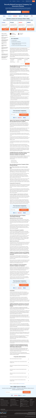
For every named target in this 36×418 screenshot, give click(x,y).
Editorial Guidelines (32, 401)
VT (1, 411)
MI (17, 410)
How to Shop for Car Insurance (4, 400)
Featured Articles (12, 399)
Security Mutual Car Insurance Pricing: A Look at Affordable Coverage (4, 35)
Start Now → (27, 63)
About (23, 1)
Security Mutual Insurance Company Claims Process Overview (4, 43)
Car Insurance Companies (16, 383)
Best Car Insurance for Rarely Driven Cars (24, 406)
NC (25, 410)
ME (14, 410)
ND (26, 410)
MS (19, 410)
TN (33, 410)
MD (15, 410)
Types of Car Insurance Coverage (14, 400)
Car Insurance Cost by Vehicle (4, 405)
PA (30, 410)
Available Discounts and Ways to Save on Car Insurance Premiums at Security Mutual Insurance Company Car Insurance (4, 40)
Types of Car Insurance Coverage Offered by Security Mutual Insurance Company (4, 38)
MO (20, 410)
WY (6, 411)
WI (5, 411)
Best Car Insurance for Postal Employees (23, 405)
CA (4, 410)
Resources (18, 1)
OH (28, 410)
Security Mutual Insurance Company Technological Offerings (4, 45)
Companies (13, 1)
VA (2, 411)
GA (9, 410)
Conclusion (2, 52)
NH (23, 410)
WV (4, 411)
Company (31, 399)
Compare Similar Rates (5, 29)
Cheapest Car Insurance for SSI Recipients (24, 403)
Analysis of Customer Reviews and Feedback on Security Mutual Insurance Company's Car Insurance (4, 48)
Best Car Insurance (21, 383)
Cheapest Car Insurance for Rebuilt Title (24, 401)
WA (27, 410)
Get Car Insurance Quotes (13, 404)
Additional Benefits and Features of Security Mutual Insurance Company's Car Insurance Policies (4, 54)
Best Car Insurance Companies (4, 401)
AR (2, 410)
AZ (3, 410)
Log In (33, 1)
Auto (10, 1)
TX (34, 410)
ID (10, 410)
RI (31, 410)
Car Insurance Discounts (13, 401)
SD (32, 410)
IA (12, 410)
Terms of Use (28, 13)
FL (8, 410)
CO (5, 410)
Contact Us (31, 405)
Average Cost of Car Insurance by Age (14, 405)
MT (21, 410)
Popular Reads (22, 399)
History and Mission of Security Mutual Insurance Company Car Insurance (4, 51)
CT (6, 410)
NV (22, 410)
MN (18, 410)
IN (11, 410)
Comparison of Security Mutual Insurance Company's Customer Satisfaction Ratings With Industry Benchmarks (4, 57)
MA (16, 410)
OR (29, 410)
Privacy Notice (5, 416)
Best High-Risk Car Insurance (23, 400)
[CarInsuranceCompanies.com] (4, 413)
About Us (31, 400)
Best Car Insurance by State (4, 404)
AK (1, 410)
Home (11, 383)
